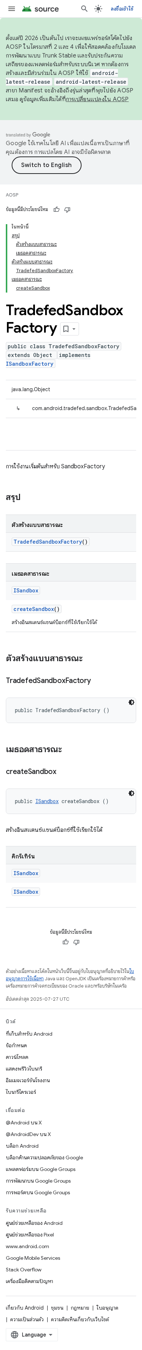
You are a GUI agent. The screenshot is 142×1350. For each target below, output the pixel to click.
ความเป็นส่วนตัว (27, 1319)
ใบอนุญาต (107, 1308)
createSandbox (33, 608)
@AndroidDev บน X (28, 1134)
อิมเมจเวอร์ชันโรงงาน (28, 1080)
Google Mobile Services (33, 1258)
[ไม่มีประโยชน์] (67, 209)
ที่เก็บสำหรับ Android (29, 1034)
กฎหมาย (80, 1308)
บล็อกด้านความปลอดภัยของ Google (44, 1157)
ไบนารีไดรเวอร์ (21, 1092)
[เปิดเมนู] (11, 8)
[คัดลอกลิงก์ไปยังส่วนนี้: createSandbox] (63, 772)
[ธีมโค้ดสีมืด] (131, 702)
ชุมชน (57, 1308)
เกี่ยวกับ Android (25, 1308)
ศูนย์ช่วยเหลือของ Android (34, 1223)
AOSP (12, 195)
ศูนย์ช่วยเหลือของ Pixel (30, 1234)
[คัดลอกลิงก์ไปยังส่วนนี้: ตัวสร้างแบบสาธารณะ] (90, 659)
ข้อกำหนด (16, 1045)
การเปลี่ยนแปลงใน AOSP (97, 99)
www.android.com (27, 1246)
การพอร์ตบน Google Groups (38, 1192)
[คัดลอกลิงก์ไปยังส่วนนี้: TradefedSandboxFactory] (98, 681)
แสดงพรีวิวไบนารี (24, 1068)
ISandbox (25, 590)
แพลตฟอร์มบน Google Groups (40, 1169)
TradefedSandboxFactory (47, 541)
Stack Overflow (24, 1269)
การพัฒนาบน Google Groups (38, 1181)
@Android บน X (24, 1122)
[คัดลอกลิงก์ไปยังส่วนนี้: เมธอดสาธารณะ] (69, 750)
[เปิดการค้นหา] (84, 8)
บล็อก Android (22, 1146)
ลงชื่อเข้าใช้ (122, 8)
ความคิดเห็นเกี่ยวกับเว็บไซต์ (80, 1319)
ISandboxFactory (30, 363)
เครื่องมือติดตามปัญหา (29, 1281)
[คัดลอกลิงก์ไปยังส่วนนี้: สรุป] (28, 497)
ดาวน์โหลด (17, 1057)
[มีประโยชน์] (56, 209)
